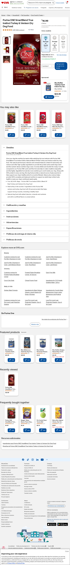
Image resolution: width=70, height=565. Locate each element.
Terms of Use (21, 563)
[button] (61, 55)
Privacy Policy (11, 563)
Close (67, 551)
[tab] (6, 40)
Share (32, 29)
